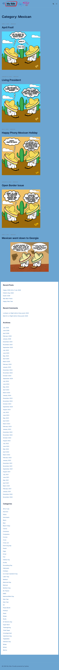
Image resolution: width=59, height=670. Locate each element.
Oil (4, 605)
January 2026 (7, 339)
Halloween (6, 568)
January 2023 (7, 429)
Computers (6, 534)
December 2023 (7, 398)
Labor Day (6, 576)
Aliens (4, 514)
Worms (5, 650)
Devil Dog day (7, 545)
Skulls (4, 619)
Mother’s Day (7, 588)
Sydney (26, 666)
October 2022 (7, 438)
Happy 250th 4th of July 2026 (12, 290)
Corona (5, 537)
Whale (5, 644)
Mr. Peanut (6, 591)
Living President (11, 80)
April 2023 (6, 421)
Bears (4, 520)
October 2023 (7, 404)
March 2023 (6, 423)
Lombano (5, 313)
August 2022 (7, 440)
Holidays (5, 571)
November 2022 (8, 435)
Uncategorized (7, 633)
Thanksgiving (7, 627)
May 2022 (6, 449)
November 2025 (8, 344)
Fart (4, 557)
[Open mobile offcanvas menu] (56, 4)
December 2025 (7, 342)
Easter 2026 (6, 295)
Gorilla (5, 562)
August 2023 (7, 409)
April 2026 (6, 333)
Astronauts (6, 517)
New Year (6, 599)
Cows (4, 540)
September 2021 (8, 469)
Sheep (5, 616)
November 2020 (8, 497)
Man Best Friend (7, 298)
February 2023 (7, 426)
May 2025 (6, 356)
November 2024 (8, 373)
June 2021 (6, 477)
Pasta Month (6, 607)
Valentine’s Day (7, 636)
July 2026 (6, 327)
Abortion (5, 511)
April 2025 (6, 358)
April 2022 (6, 452)
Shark (4, 613)
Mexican (13, 24)
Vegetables (6, 639)
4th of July (6, 509)
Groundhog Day (7, 565)
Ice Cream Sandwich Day (10, 574)
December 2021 (7, 463)
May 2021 (6, 480)
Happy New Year (8, 301)
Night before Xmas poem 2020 (20, 313)
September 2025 (8, 347)
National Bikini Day (8, 596)
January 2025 (7, 367)
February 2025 (7, 364)
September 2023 (8, 406)
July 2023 (6, 412)
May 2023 (6, 418)
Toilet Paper (6, 630)
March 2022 (6, 455)
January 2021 (7, 491)
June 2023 (6, 415)
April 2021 (6, 483)
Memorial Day (7, 582)
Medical (5, 579)
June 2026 (6, 330)
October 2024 (7, 375)
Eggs (4, 551)
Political (5, 610)
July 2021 (6, 474)
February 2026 (7, 336)
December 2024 (7, 370)
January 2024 (7, 395)
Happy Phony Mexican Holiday (19, 132)
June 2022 (6, 446)
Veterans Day (7, 641)
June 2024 (6, 384)
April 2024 (6, 390)
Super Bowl (6, 624)
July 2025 (6, 350)
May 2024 (6, 387)
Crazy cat (6, 543)
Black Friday (6, 526)
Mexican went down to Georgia (20, 238)
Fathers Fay (6, 559)
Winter (5, 647)
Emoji (4, 554)
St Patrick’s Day (7, 622)
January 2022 (7, 460)
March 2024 (6, 392)
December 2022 (7, 432)
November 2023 (8, 401)
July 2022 (6, 443)
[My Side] (16, 3)
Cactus (5, 528)
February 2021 (7, 488)
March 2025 (6, 361)
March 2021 (6, 486)
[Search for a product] (53, 3)
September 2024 (8, 378)
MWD (4, 593)
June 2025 (6, 353)
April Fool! (8, 27)
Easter (5, 548)
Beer (4, 523)
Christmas (6, 531)
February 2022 (7, 457)
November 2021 (7, 466)
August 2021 (6, 471)
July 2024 (6, 381)
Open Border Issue (13, 185)
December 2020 (7, 494)
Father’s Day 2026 (8, 293)
